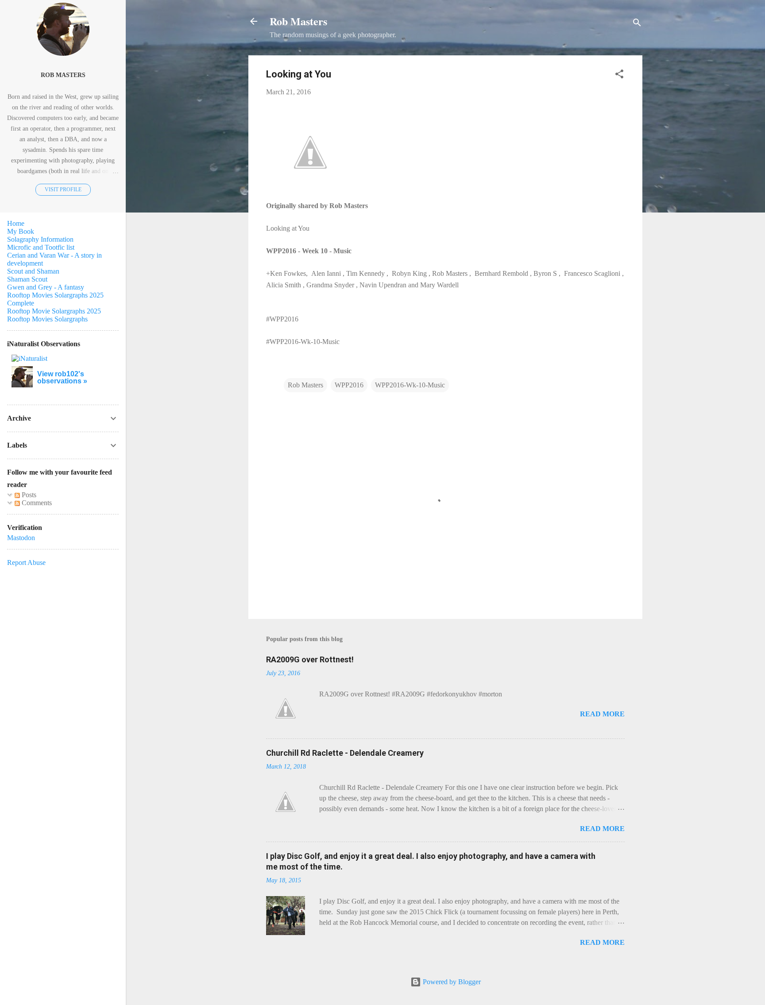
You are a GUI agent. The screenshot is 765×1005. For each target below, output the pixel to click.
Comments (36, 502)
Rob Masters (298, 21)
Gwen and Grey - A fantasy (45, 287)
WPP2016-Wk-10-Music (410, 385)
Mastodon (21, 537)
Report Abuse (26, 562)
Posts (28, 495)
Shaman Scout (27, 279)
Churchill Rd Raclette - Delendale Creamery (345, 753)
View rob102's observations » (62, 377)
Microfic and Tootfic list (40, 247)
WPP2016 (349, 385)
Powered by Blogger (451, 982)
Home (15, 223)
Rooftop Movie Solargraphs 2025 (54, 311)
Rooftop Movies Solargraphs (47, 319)
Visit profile (63, 189)
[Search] (637, 24)
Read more (602, 714)
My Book (20, 231)
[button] (619, 75)
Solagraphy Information (40, 239)
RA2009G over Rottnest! (310, 659)
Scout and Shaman (33, 271)
